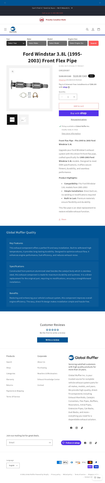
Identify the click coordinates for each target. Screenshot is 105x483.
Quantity (62, 92)
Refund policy (67, 474)
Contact (41, 385)
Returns (9, 385)
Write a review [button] (52, 340)
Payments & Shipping (15, 391)
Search (94, 43)
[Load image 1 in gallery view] (12, 120)
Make (29, 39)
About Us (41, 362)
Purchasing (42, 368)
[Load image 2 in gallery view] (24, 120)
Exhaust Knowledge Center (49, 379)
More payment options (79, 119)
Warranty (10, 379)
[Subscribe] (49, 443)
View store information (71, 133)
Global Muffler (30, 474)
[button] (5, 29)
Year (8, 39)
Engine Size (72, 39)
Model (50, 39)
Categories (10, 373)
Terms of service (80, 474)
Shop (8, 368)
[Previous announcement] (5, 3)
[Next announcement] (100, 3)
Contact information (92, 477)
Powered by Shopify (42, 474)
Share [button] (63, 219)
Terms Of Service (13, 396)
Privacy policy (56, 474)
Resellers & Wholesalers (47, 373)
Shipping (62, 80)
